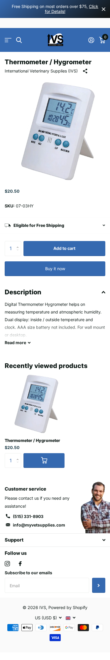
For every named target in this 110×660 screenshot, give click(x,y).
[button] (19, 243)
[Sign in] (91, 40)
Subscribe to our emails (28, 572)
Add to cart (64, 248)
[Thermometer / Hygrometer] (35, 403)
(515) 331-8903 (28, 516)
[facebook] (20, 563)
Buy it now (55, 268)
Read (15, 342)
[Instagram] (7, 563)
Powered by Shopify (67, 607)
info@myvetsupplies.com (39, 524)
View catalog (8, 40)
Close (103, 9)
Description (23, 292)
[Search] (19, 40)
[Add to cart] (44, 460)
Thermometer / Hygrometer (32, 440)
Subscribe (98, 585)
